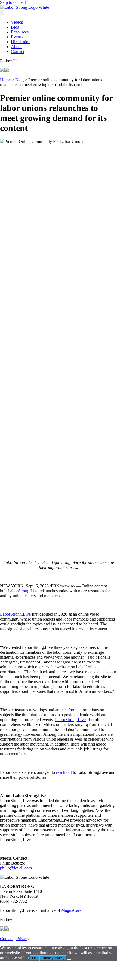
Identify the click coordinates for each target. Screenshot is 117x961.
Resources (20, 32)
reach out (64, 772)
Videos (17, 22)
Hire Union (20, 41)
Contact (17, 51)
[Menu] (2, 12)
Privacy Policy (53, 958)
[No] (69, 959)
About (16, 46)
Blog (15, 27)
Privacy (22, 938)
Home (5, 79)
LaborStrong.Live (23, 591)
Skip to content (13, 2)
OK (34, 958)
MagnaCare (71, 910)
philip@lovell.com (16, 868)
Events (17, 37)
